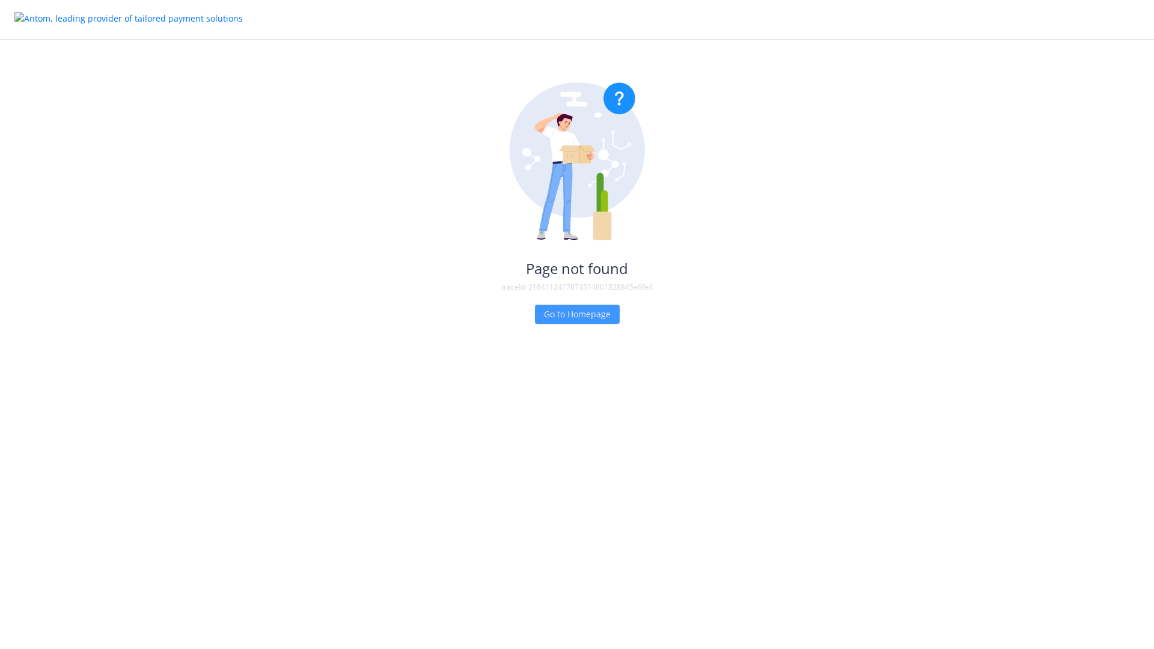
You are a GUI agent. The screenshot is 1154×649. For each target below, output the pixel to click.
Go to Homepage (577, 314)
